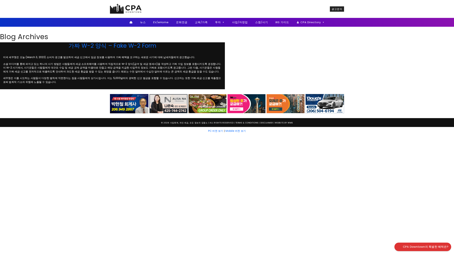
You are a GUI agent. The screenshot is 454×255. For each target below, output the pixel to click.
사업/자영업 (240, 22)
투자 (218, 22)
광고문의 (337, 9)
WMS (290, 122)
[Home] (131, 22)
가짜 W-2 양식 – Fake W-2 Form (112, 46)
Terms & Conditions (246, 122)
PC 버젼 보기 (215, 131)
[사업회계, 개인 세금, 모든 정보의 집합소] (126, 9)
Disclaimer (266, 122)
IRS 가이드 (282, 22)
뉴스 (143, 22)
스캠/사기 (261, 22)
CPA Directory (310, 22)
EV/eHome (161, 22)
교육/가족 (201, 22)
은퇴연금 (181, 22)
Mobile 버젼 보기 (236, 131)
